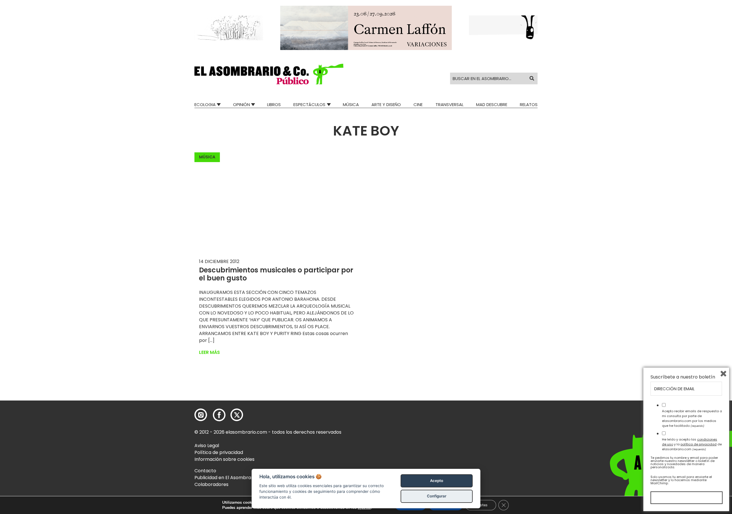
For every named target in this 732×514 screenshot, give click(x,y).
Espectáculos (309, 104)
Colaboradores (211, 484)
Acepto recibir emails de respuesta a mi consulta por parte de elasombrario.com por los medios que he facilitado (692, 418)
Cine (418, 104)
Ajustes (481, 505)
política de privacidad (699, 444)
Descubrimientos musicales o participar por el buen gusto (276, 274)
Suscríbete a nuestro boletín (683, 377)
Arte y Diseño (386, 104)
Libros (274, 104)
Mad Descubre (491, 104)
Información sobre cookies (224, 459)
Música (351, 104)
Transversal (449, 104)
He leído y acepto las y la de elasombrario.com (692, 444)
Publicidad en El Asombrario (225, 477)
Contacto (205, 470)
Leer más (209, 352)
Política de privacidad (218, 452)
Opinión (241, 104)
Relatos (529, 104)
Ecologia (205, 104)
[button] (268, 74)
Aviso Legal (206, 445)
